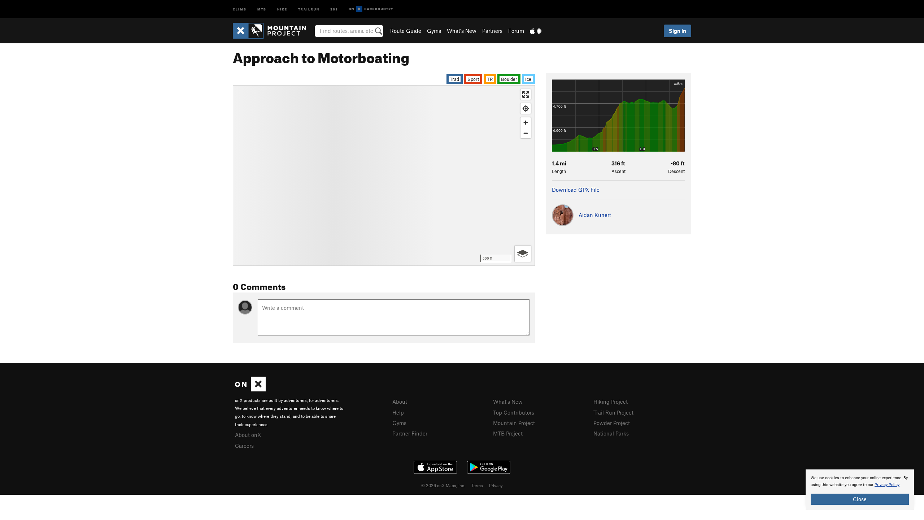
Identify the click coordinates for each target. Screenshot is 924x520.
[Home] (273, 31)
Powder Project (611, 423)
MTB (261, 8)
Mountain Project (514, 423)
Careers (244, 445)
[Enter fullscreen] (525, 94)
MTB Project (508, 433)
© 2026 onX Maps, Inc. (443, 485)
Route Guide (405, 30)
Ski (334, 8)
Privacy (496, 485)
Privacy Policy (887, 484)
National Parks (611, 433)
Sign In (677, 30)
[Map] (384, 175)
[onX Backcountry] (370, 9)
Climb (240, 8)
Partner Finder (409, 433)
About (399, 401)
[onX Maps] (250, 389)
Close (860, 499)
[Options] (523, 254)
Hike (282, 8)
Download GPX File (576, 189)
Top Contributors (513, 412)
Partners (492, 30)
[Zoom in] (525, 122)
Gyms (434, 30)
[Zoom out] (525, 133)
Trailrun (308, 8)
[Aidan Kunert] (581, 224)
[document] (860, 489)
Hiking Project (610, 401)
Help (398, 412)
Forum (516, 30)
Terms (477, 485)
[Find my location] (525, 108)
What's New (461, 30)
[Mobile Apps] (535, 30)
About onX (248, 435)
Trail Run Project (613, 412)
